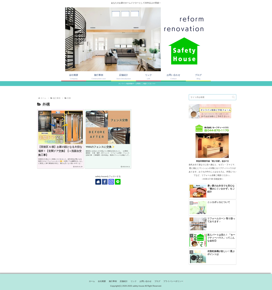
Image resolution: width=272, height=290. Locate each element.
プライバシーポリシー (173, 281)
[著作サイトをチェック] (98, 182)
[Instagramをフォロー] (111, 182)
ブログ (157, 281)
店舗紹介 (124, 281)
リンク (134, 281)
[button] (233, 97)
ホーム (92, 281)
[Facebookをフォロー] (105, 182)
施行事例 (113, 281)
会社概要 (102, 281)
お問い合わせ (145, 281)
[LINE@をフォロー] (118, 182)
